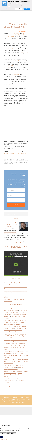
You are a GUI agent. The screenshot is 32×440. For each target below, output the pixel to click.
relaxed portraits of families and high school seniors (10, 224)
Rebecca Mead (16, 33)
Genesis (18, 399)
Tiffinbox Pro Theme (17, 401)
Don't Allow (18, 8)
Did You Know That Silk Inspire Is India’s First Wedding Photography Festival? (15, 330)
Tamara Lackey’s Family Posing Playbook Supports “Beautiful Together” (16, 355)
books (18, 159)
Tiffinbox (16, 11)
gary (14, 160)
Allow (27, 8)
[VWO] (7, 8)
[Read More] (19, 242)
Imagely (28, 399)
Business (15, 158)
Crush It (5, 160)
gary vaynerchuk (20, 160)
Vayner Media (11, 48)
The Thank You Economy (19, 60)
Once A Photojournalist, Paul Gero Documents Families (14, 374)
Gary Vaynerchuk (19, 35)
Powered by (4, 8)
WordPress (17, 402)
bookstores (22, 159)
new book (16, 74)
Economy (10, 160)
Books (11, 158)
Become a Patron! (8, 386)
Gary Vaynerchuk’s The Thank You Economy (16, 25)
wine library (12, 163)
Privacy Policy (4, 439)
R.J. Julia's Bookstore (9, 36)
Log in (22, 402)
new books (10, 162)
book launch (13, 159)
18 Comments (23, 31)
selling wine (17, 162)
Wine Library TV (23, 52)
